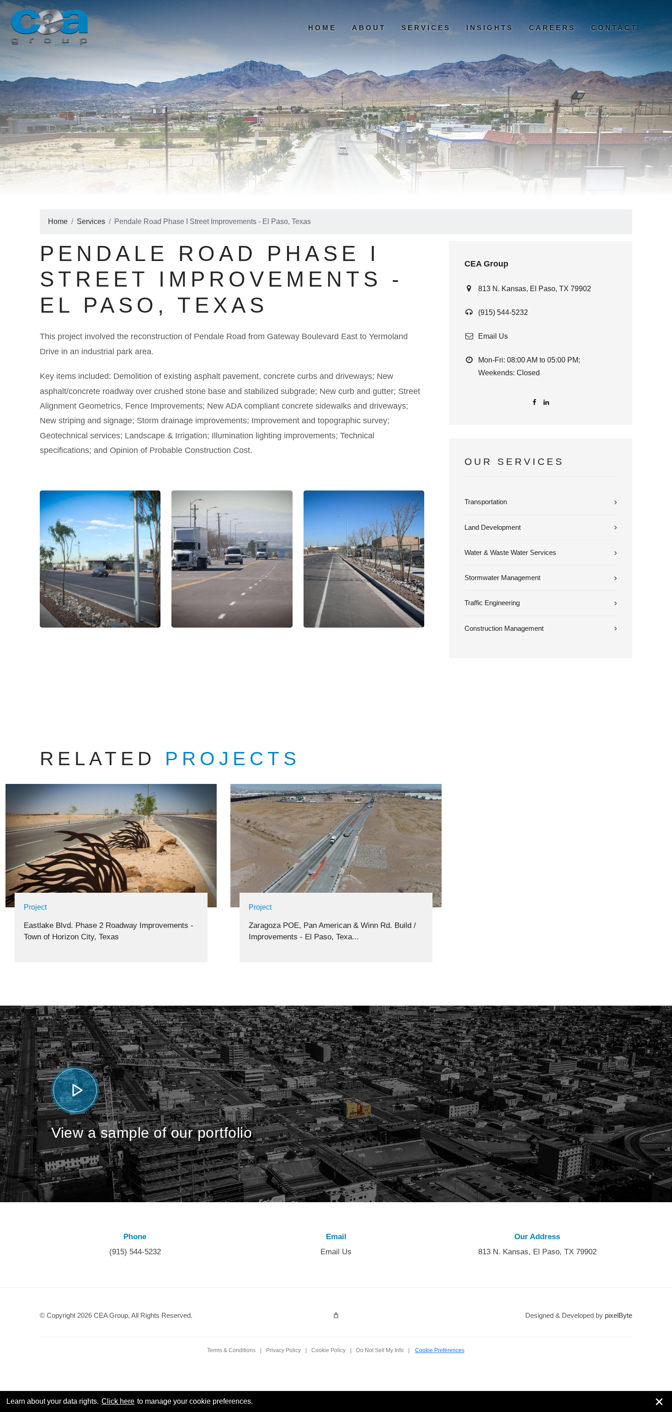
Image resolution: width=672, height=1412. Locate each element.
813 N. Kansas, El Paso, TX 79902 (534, 289)
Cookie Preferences (439, 1350)
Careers (552, 28)
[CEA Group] (49, 26)
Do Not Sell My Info (380, 1350)
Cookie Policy (328, 1350)
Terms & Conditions (231, 1350)
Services (426, 28)
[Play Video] (75, 1090)
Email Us (493, 336)
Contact (614, 28)
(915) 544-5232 (503, 312)
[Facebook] (534, 402)
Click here (117, 1401)
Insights (489, 28)
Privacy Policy (283, 1350)
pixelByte (618, 1315)
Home (322, 28)
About (369, 28)
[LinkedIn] (546, 402)
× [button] (659, 1401)
